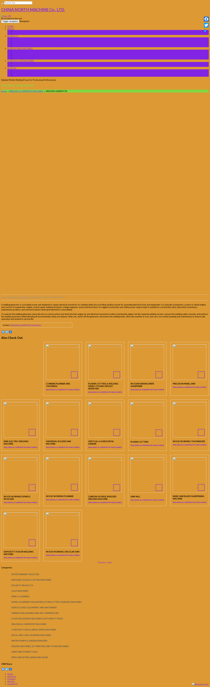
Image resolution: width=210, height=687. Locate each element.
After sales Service (22, 75)
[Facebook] (206, 19)
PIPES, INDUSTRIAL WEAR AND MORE (31, 41)
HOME (10, 26)
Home (4, 91)
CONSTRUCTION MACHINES (20, 60)
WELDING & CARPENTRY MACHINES (30, 65)
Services (11, 681)
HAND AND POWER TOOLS (26, 43)
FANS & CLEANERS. (20, 596)
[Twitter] (206, 25)
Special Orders (20, 73)
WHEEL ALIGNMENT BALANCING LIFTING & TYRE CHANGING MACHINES (46, 602)
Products (11, 679)
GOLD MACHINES (19, 591)
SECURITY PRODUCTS (22, 585)
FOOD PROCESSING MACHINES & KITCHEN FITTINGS (38, 56)
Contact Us (12, 684)
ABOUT (10, 29)
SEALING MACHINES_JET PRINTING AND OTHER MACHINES (41, 46)
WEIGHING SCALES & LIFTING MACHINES (31, 580)
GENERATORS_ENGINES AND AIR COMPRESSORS (36, 38)
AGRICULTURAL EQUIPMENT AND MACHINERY (35, 53)
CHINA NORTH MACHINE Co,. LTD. (33, 9)
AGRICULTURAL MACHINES (20, 48)
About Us (11, 676)
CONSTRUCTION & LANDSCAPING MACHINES (35, 63)
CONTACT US (20, 33)
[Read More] (62, 362)
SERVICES (11, 68)
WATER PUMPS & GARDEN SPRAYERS (31, 58)
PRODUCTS (12, 36)
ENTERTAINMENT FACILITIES (25, 574)
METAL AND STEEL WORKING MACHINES (33, 51)
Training (17, 70)
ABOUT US (19, 31)
